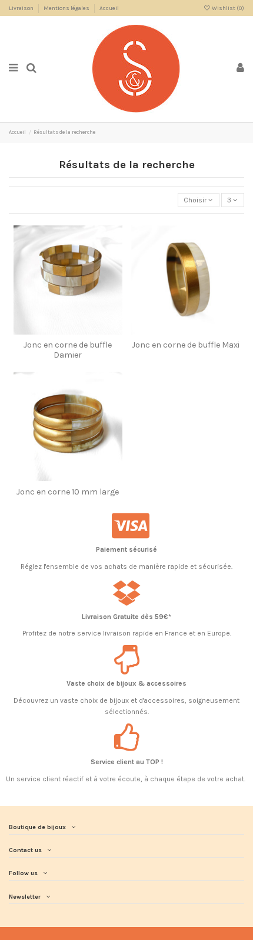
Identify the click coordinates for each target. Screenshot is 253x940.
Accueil (109, 8)
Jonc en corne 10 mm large (67, 492)
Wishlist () (227, 8)
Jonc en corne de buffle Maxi (185, 345)
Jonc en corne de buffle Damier (68, 350)
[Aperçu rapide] (75, 331)
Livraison (22, 8)
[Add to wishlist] (61, 331)
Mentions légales (67, 8)
